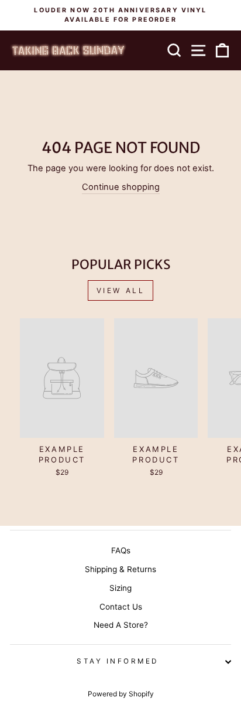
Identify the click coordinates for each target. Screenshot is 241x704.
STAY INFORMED (118, 661)
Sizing (120, 588)
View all (121, 290)
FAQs (120, 550)
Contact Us (120, 606)
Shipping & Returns (120, 569)
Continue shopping (121, 187)
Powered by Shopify (121, 693)
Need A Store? (121, 625)
